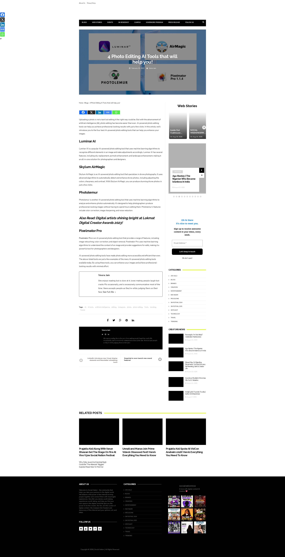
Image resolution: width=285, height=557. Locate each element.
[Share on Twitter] (113, 320)
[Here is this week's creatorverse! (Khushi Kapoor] (174, 527)
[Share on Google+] (120, 320)
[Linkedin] (100, 111)
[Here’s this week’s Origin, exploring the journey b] (200, 527)
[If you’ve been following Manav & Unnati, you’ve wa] (174, 514)
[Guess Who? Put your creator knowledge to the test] (187, 527)
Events (110, 22)
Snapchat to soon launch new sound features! (138, 359)
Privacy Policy (91, 3)
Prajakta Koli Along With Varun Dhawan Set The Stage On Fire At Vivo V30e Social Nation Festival (97, 452)
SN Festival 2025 (176, 306)
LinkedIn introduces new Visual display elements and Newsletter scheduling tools (102, 360)
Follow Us (189, 22)
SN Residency (123, 22)
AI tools (90, 307)
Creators (177, 172)
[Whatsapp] (116, 111)
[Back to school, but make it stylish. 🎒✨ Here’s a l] (200, 514)
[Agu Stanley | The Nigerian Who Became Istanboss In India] (176, 352)
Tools (146, 307)
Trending (174, 321)
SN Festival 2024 (176, 302)
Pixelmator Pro (85, 238)
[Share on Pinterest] (126, 320)
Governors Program (154, 22)
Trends (82, 310)
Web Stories (97, 22)
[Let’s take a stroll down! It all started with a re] (174, 501)
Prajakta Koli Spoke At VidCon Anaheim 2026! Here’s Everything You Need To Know (184, 452)
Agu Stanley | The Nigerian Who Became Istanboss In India (183, 179)
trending (153, 307)
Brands (173, 283)
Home (81, 103)
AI (98, 123)
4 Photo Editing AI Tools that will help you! (105, 103)
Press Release (174, 22)
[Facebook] (83, 111)
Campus (137, 22)
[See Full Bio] (115, 292)
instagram (121, 307)
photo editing (137, 307)
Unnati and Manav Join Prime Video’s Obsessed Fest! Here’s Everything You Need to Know (139, 452)
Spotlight (174, 310)
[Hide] (1, 39)
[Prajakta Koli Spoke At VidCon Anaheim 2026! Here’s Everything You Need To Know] (186, 432)
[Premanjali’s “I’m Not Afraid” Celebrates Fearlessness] (176, 339)
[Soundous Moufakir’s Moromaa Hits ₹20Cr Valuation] (176, 382)
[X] (91, 111)
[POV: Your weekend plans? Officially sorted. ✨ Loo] (200, 501)
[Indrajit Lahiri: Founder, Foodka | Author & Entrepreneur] (176, 396)
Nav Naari (174, 295)
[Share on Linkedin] (133, 320)
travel (173, 318)
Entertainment (176, 291)
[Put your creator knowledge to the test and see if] (187, 501)
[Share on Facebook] (108, 320)
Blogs (84, 22)
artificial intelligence (102, 307)
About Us (82, 3)
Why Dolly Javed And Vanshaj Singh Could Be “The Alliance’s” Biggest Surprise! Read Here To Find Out (92, 464)
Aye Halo (174, 276)
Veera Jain (152, 68)
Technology (175, 314)
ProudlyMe (175, 299)
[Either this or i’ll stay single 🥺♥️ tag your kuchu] (187, 514)
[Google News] (108, 111)
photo (129, 307)
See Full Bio (108, 292)
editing (113, 307)
